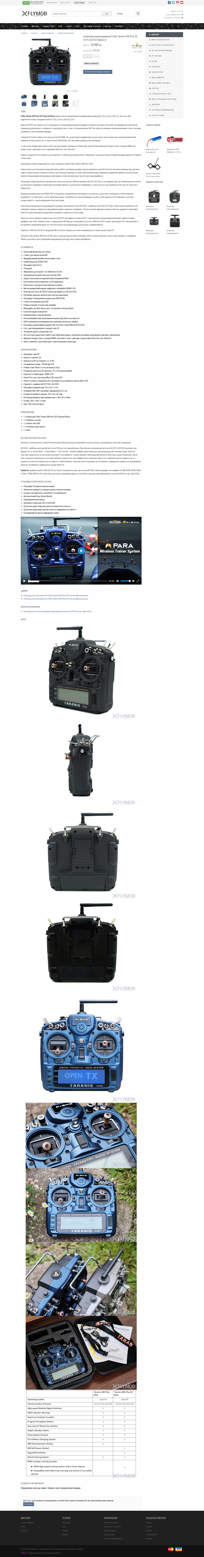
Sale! (60, 26)
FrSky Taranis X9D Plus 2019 (63, 119)
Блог (78, 26)
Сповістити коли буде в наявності (98, 72)
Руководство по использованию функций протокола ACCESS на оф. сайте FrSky (57, 611)
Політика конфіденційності (113, 1539)
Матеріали (156, 105)
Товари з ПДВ (48, 26)
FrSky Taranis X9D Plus (110, 116)
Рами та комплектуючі (160, 40)
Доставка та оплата (92, 26)
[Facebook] (169, 2)
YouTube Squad (151, 1535)
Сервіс (69, 26)
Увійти (26, 3)
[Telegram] (173, 2)
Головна (24, 26)
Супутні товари (158, 115)
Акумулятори (157, 72)
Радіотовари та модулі (160, 83)
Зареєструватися (37, 3)
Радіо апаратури (157, 78)
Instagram (149, 1527)
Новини (65, 1531)
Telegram (149, 1523)
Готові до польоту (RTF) (161, 94)
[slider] (67, 581)
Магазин (35, 26)
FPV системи (156, 56)
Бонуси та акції (109, 1535)
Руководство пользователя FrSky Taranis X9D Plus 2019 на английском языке (56, 595)
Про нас (108, 26)
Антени (154, 61)
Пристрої (155, 88)
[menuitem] (24, 26)
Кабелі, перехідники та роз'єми (163, 99)
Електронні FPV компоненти (162, 45)
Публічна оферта (110, 1531)
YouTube (149, 1531)
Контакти (119, 26)
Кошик (120, 13)
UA (90, 3)
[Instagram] (177, 2)
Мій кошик (53, 3)
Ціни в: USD (64, 3)
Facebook (149, 1539)
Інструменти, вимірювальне (162, 110)
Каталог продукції (27, 1523)
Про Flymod (66, 1523)
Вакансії (65, 1535)
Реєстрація (28, 1504)
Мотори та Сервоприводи (161, 51)
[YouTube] (181, 2)
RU (92, 3)
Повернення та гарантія (112, 1527)
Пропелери (155, 67)
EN (95, 3)
